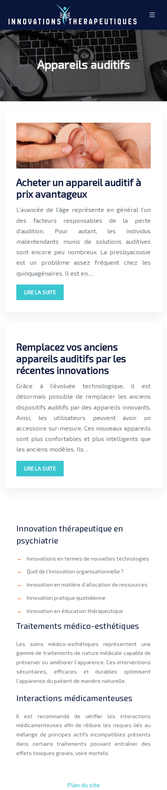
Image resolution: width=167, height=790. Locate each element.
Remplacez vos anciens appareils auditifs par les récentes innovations (71, 358)
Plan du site (83, 784)
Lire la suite (40, 292)
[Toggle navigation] (152, 15)
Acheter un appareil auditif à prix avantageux (78, 188)
